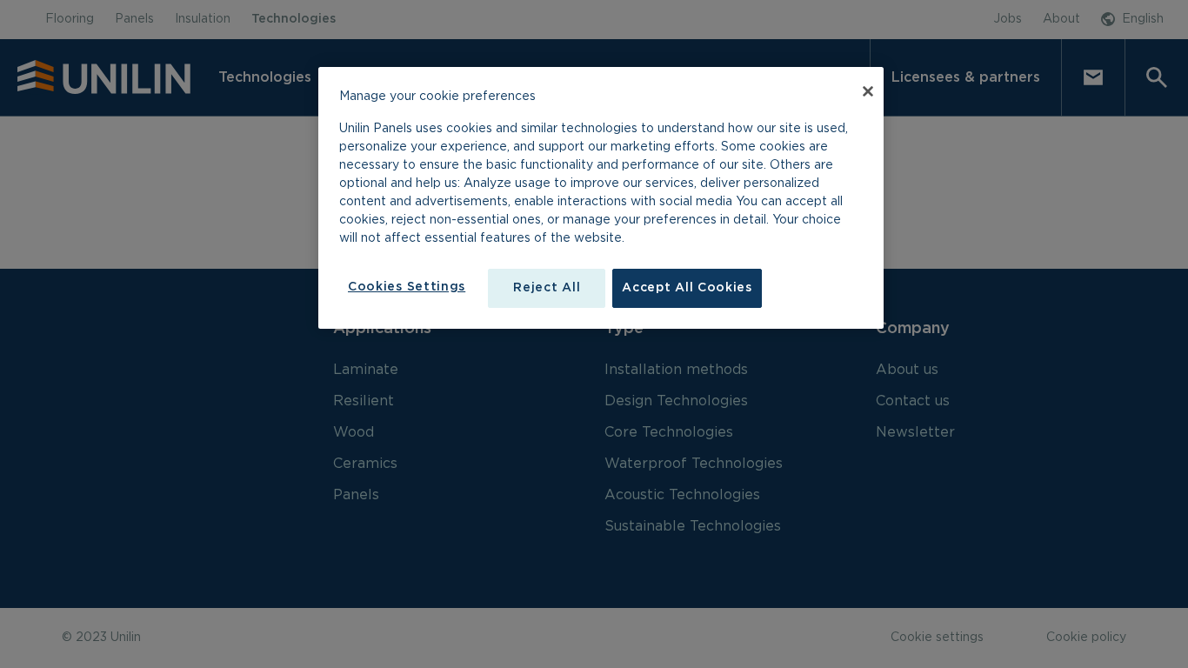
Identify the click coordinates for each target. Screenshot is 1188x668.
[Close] (868, 91)
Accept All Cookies (687, 288)
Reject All (546, 288)
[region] (601, 198)
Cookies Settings (406, 287)
